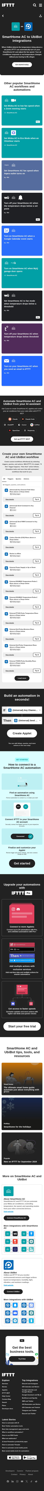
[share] (40, 15)
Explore (6, 1380)
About (30, 1474)
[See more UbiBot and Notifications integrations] (11, 1305)
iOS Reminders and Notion (31, 1404)
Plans (4, 1405)
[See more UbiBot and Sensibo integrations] (27, 1320)
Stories (4, 1387)
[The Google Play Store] (30, 1457)
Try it (37, 499)
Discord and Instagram (30, 1383)
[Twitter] (27, 1481)
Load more (22, 678)
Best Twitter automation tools (12, 1426)
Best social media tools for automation (15, 1451)
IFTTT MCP (6, 1393)
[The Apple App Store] (14, 1457)
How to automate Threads (11, 1444)
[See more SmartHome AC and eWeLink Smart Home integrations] (27, 1249)
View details (10, 499)
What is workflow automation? (12, 1432)
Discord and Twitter (29, 1413)
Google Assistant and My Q (31, 1395)
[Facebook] (8, 1481)
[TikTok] (31, 1481)
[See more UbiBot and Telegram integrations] (11, 1320)
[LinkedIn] (12, 1481)
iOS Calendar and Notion (30, 1387)
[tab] (4, 479)
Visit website (8, 1212)
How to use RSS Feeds (10, 1435)
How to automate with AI (10, 1423)
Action (14, 510)
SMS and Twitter (27, 1401)
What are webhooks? (9, 1438)
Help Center (6, 1396)
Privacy (23, 1474)
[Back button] (3, 15)
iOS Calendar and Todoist (31, 1407)
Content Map (6, 1399)
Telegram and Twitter (29, 1410)
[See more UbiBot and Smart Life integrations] (27, 1305)
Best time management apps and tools (15, 1429)
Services (5, 1383)
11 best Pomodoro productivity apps (15, 1441)
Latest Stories (9, 1419)
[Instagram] (17, 1481)
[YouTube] (22, 1481)
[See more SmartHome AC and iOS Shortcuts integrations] (11, 1249)
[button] (40, 5)
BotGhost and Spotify (29, 1398)
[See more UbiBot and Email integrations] (11, 1313)
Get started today (22, 64)
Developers (10, 1471)
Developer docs (7, 1408)
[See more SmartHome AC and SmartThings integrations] (27, 1241)
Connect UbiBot (13, 1291)
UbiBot (36, 37)
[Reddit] (36, 1481)
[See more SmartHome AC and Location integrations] (27, 1233)
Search (4, 1402)
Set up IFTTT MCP (22, 439)
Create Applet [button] (22, 733)
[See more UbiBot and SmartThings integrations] (27, 1313)
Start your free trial (22, 1026)
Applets (4, 1390)
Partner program (32, 1471)
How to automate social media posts (15, 1448)
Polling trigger (16, 494)
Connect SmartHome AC (16, 1218)
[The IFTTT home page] (8, 5)
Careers (20, 1471)
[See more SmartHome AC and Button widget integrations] (11, 1241)
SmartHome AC (14, 37)
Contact (14, 1474)
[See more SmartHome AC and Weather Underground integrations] (11, 1233)
